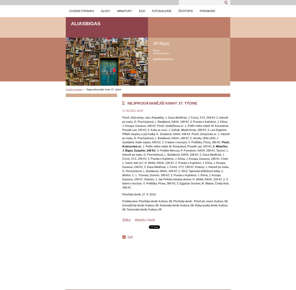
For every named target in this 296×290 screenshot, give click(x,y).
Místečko (140, 219)
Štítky (126, 220)
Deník (151, 219)
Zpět (130, 236)
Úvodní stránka (74, 89)
